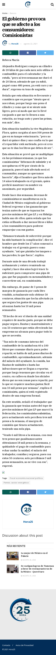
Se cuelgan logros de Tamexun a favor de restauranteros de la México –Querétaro (37, 569)
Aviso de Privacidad (24, 645)
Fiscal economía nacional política (26, 478)
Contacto (6, 645)
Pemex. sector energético (16, 482)
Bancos (13, 13)
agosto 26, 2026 (29, 560)
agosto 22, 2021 (30, 43)
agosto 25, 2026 (29, 576)
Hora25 (14, 43)
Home (4, 13)
